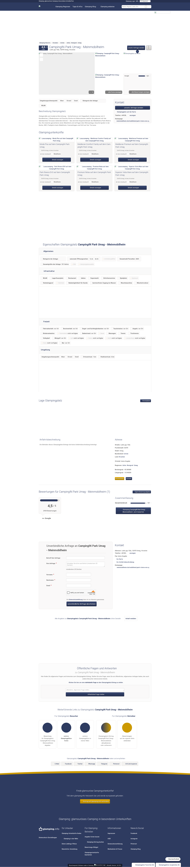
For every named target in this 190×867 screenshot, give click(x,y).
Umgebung (45, 350)
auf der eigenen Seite (127, 738)
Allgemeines (48, 251)
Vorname (49, 575)
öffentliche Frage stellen (95, 694)
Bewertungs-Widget (91, 847)
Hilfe (137, 1)
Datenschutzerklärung (76, 599)
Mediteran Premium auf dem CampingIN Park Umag (131, 145)
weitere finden (66, 738)
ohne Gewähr (116, 618)
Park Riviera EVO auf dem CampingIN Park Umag (55, 173)
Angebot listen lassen (92, 837)
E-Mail (57, 764)
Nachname (50, 580)
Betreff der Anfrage (53, 558)
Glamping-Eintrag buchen (95, 842)
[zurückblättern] (44, 73)
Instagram (134, 839)
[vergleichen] (41, 59)
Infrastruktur (49, 271)
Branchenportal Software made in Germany (81, 865)
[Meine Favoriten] (119, 6)
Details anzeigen (57, 160)
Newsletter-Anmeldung (69, 849)
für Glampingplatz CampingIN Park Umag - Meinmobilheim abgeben (47, 740)
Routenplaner (146, 400)
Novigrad (130, 465)
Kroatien (122, 457)
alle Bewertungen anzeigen (140, 92)
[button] (67, 73)
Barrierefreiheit (173, 859)
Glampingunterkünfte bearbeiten (92, 854)
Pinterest (116, 764)
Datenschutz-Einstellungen (48, 837)
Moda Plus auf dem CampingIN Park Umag (54, 145)
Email (48, 585)
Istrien (126, 454)
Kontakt (128, 478)
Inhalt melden (131, 618)
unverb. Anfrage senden (136, 48)
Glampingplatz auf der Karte (126, 112)
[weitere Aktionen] (148, 48)
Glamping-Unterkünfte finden (71, 833)
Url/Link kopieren (131, 764)
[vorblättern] (90, 73)
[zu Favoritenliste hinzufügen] (41, 55)
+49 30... (124, 115)
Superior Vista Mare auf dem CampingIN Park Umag (131, 173)
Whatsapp (91, 764)
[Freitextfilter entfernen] (146, 6)
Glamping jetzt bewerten (134, 511)
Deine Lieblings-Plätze (69, 844)
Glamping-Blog (90, 7)
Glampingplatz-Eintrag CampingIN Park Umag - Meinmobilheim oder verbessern (106, 740)
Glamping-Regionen (62, 7)
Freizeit (46, 322)
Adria (124, 465)
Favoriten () (144, 865)
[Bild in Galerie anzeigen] (109, 62)
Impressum (111, 833)
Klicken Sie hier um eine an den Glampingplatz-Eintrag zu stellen (95, 682)
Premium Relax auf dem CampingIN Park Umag (94, 173)
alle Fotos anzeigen (114, 92)
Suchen (149, 6)
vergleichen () (169, 865)
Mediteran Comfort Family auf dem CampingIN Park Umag (94, 145)
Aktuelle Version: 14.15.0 (114, 865)
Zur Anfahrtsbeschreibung (125, 562)
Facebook (68, 764)
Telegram (104, 764)
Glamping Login (130, 1)
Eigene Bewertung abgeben (142, 492)
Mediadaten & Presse (115, 849)
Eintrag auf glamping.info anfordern (96, 801)
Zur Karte (119, 559)
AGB (109, 839)
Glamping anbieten (107, 7)
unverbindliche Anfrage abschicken (81, 604)
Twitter (80, 764)
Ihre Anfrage (51, 563)
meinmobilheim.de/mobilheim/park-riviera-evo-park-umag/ (133, 121)
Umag (136, 465)
